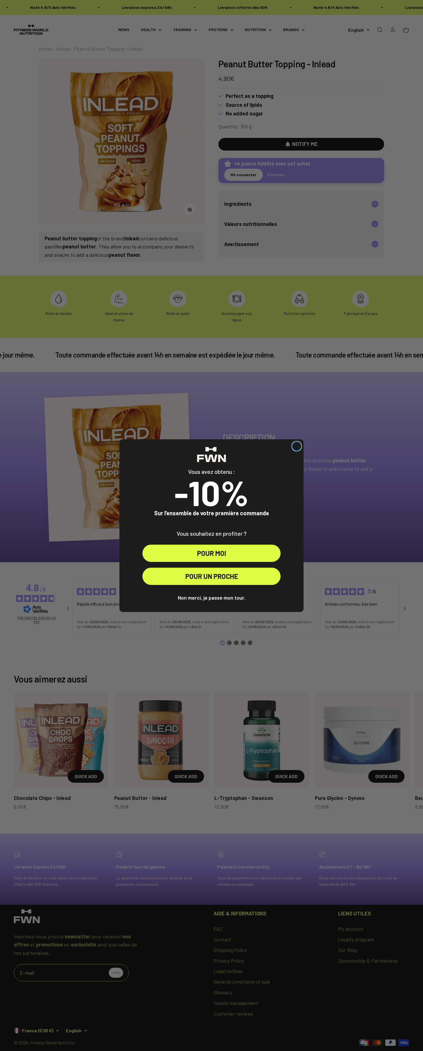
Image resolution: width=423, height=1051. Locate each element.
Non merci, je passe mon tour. (211, 597)
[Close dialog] (296, 446)
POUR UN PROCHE (211, 576)
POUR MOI (211, 553)
